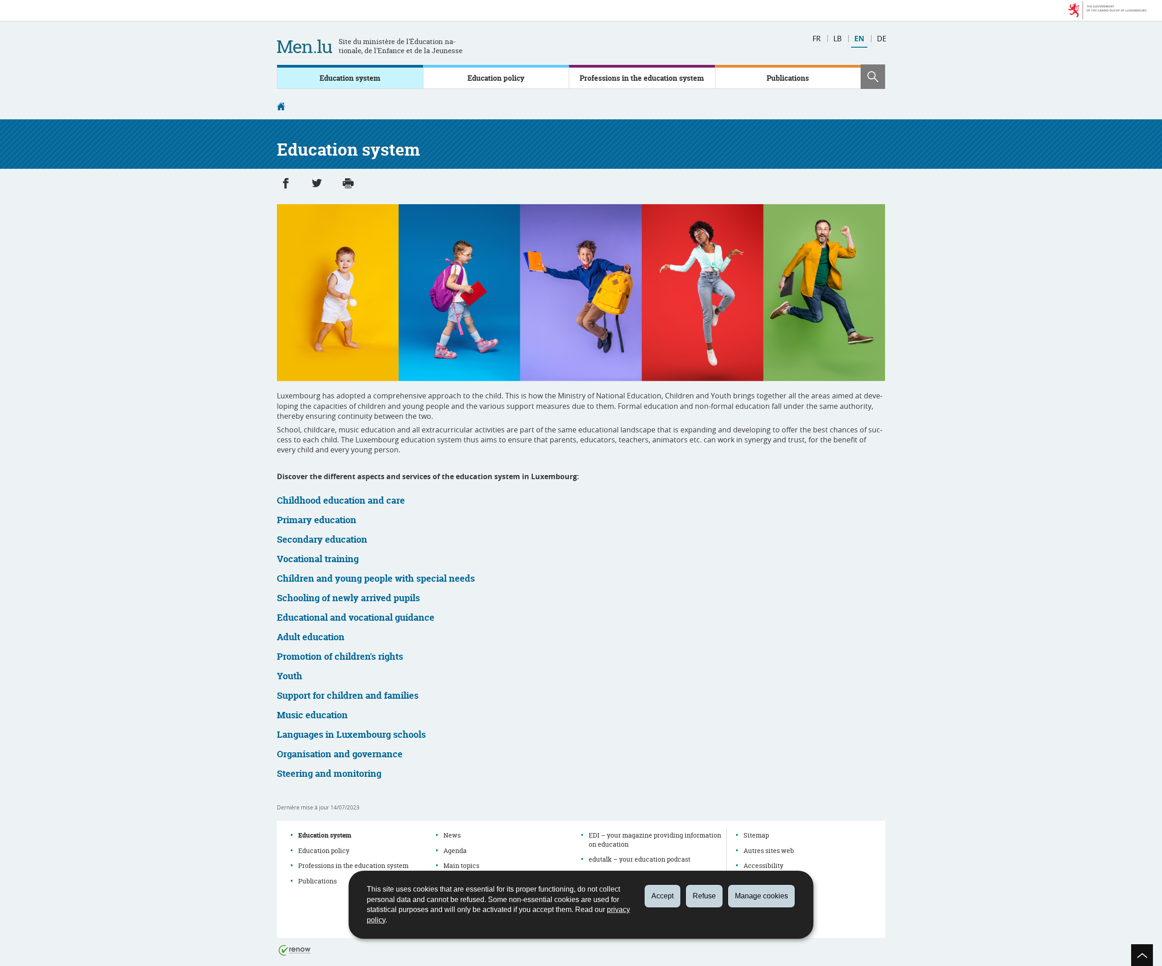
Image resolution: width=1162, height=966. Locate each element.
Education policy (496, 78)
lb (837, 39)
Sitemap (756, 835)
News (452, 835)
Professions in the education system (642, 78)
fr (816, 39)
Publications (788, 78)
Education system (350, 78)
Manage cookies (761, 896)
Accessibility (763, 865)
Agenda (455, 850)
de (881, 39)
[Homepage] (281, 108)
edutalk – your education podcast (639, 859)
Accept (662, 896)
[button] (873, 76)
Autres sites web (768, 850)
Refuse (704, 896)
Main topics (461, 865)
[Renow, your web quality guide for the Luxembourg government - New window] (294, 950)
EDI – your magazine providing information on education (655, 839)
